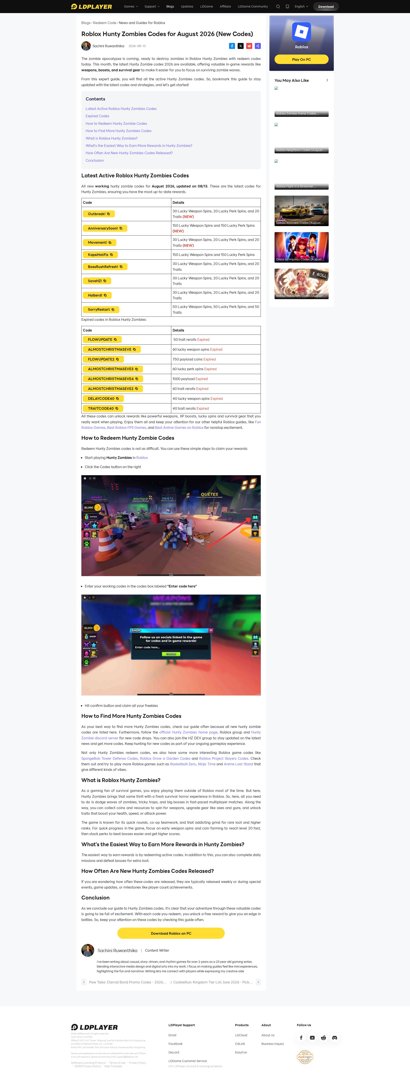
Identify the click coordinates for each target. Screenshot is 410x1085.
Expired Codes (97, 116)
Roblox (142, 457)
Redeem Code (104, 23)
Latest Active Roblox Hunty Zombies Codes (122, 108)
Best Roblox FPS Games (126, 427)
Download (326, 7)
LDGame (206, 6)
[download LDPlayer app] (287, 6)
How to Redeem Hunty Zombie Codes (117, 123)
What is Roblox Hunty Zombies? (112, 138)
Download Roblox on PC (171, 933)
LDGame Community (253, 6)
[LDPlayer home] (91, 6)
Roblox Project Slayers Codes (223, 758)
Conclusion (95, 160)
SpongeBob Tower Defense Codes (109, 758)
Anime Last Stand (238, 764)
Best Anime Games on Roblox (178, 427)
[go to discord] (334, 1037)
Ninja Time (206, 764)
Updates (187, 6)
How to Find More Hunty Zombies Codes (119, 130)
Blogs (170, 6)
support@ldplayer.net (127, 1056)
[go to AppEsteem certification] (305, 1057)
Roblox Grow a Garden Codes (164, 758)
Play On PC (301, 59)
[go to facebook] (301, 1037)
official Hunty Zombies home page (188, 732)
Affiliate (225, 6)
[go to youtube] (312, 1037)
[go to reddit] (323, 1037)
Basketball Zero (182, 764)
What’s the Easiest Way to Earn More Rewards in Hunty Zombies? (139, 145)
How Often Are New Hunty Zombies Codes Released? (130, 153)
